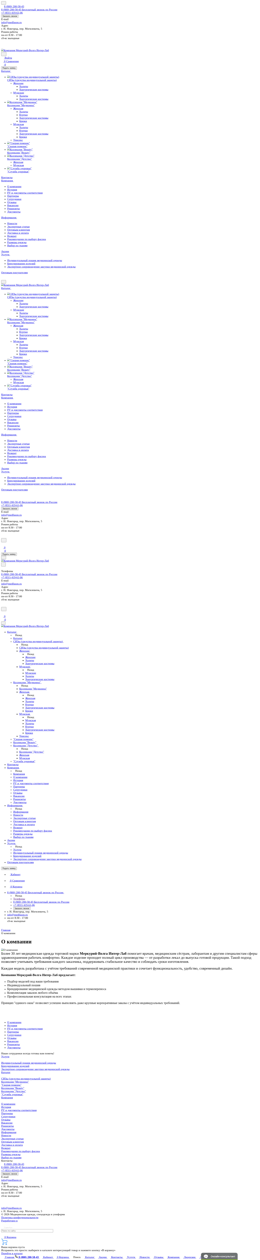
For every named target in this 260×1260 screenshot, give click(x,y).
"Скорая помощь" (11, 1084)
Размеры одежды (16, 242)
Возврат (12, 236)
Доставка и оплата (18, 232)
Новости (12, 223)
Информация (8, 1132)
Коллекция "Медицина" (15, 1081)
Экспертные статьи (18, 226)
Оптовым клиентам (18, 229)
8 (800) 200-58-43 (14, 6)
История (12, 189)
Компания (7, 1097)
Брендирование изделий (15, 1066)
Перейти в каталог (12, 1253)
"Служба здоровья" (12, 1094)
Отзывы (11, 202)
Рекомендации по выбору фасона (26, 239)
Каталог (5, 1072)
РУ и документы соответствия (25, 192)
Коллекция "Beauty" (12, 1088)
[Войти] (2, 544)
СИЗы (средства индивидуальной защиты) (26, 1078)
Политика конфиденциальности (19, 1217)
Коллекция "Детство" (13, 1091)
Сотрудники (14, 199)
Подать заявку (9, 68)
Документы (13, 211)
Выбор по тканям (17, 245)
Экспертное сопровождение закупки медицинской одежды (35, 1069)
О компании (14, 186)
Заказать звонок (9, 16)
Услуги (5, 1056)
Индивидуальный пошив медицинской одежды (28, 1062)
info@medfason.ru (11, 22)
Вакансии (13, 205)
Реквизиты (13, 208)
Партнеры (13, 195)
